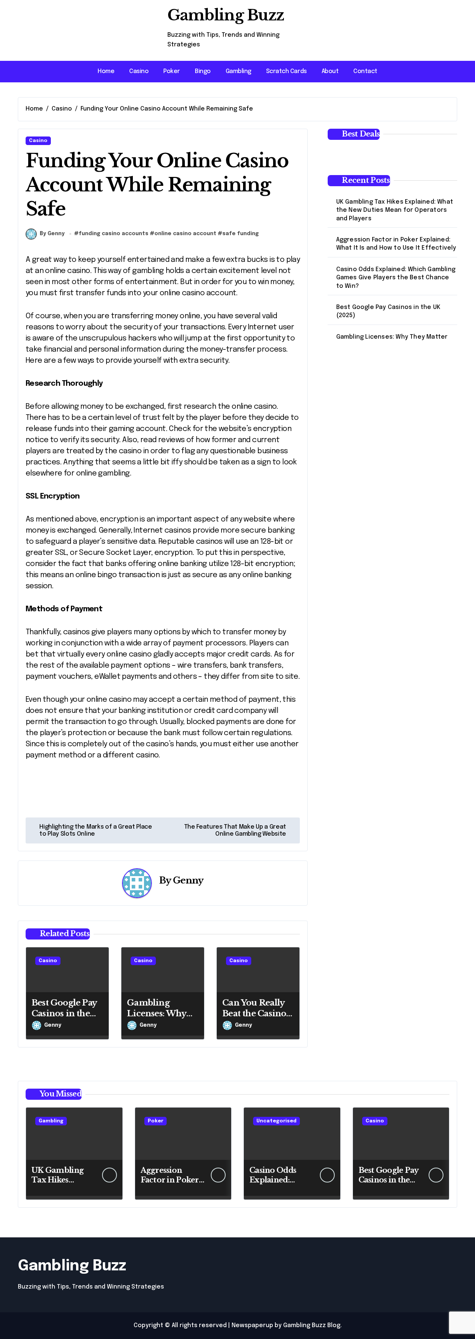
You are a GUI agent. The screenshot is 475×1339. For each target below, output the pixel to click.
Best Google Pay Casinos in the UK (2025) (64, 1013)
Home (106, 71)
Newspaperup (252, 1325)
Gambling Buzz (225, 15)
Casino (138, 71)
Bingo (203, 71)
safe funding (240, 233)
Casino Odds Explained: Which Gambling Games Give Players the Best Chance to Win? (395, 277)
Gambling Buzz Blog (311, 1325)
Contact (365, 71)
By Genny (52, 233)
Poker (171, 71)
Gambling (238, 71)
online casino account (185, 233)
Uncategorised (276, 1121)
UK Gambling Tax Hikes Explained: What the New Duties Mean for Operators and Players (394, 210)
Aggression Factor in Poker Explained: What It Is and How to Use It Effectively (396, 244)
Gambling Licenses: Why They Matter (156, 1013)
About (330, 71)
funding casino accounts (113, 233)
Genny (188, 880)
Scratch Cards (286, 71)
